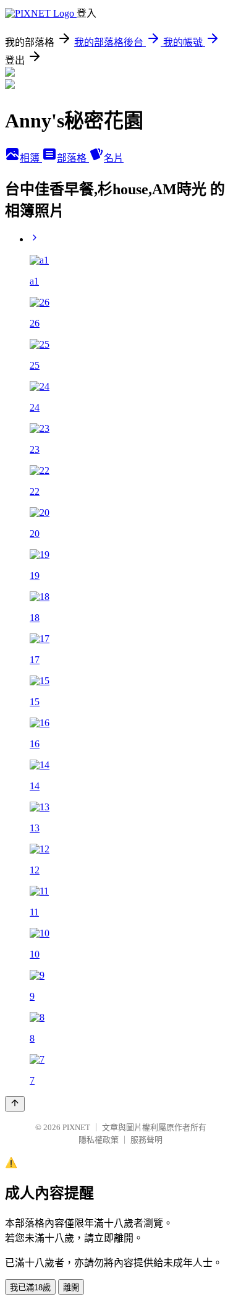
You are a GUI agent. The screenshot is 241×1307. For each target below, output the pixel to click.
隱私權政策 (98, 1139)
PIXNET (76, 1127)
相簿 (31, 158)
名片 (114, 158)
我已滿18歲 (30, 1287)
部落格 (73, 158)
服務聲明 (146, 1139)
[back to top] (15, 1104)
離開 (71, 1287)
